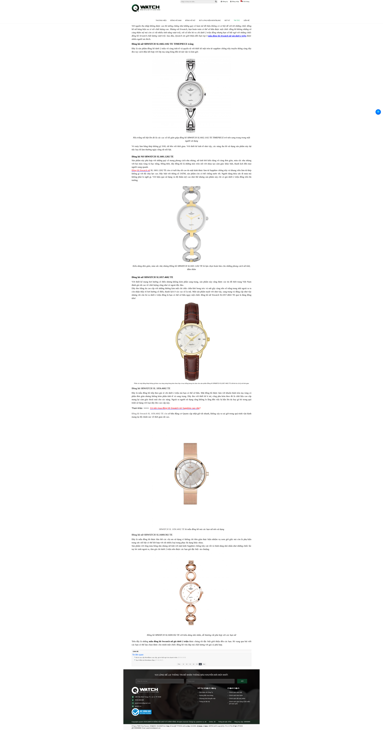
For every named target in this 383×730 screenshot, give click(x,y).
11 (183, 664)
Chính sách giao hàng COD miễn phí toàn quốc (239, 702)
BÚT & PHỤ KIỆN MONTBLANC (210, 20)
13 (190, 664)
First (179, 664)
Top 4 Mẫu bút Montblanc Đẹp (145, 660)
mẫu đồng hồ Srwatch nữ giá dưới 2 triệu (227, 36)
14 (193, 664)
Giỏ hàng (245, 1)
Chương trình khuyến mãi (207, 698)
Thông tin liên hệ (204, 701)
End (204, 664)
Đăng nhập (235, 1)
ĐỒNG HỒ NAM (175, 20)
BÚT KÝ (227, 20)
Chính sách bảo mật (235, 692)
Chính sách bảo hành (236, 695)
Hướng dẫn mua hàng (206, 695)
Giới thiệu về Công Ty (206, 692)
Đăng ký (225, 1)
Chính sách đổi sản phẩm (237, 698)
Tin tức (237, 20)
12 (186, 664)
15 (196, 664)
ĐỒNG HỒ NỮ (190, 20)
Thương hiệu (161, 20)
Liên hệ (246, 20)
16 (200, 664)
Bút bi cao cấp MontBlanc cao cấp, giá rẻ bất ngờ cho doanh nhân (156, 657)
